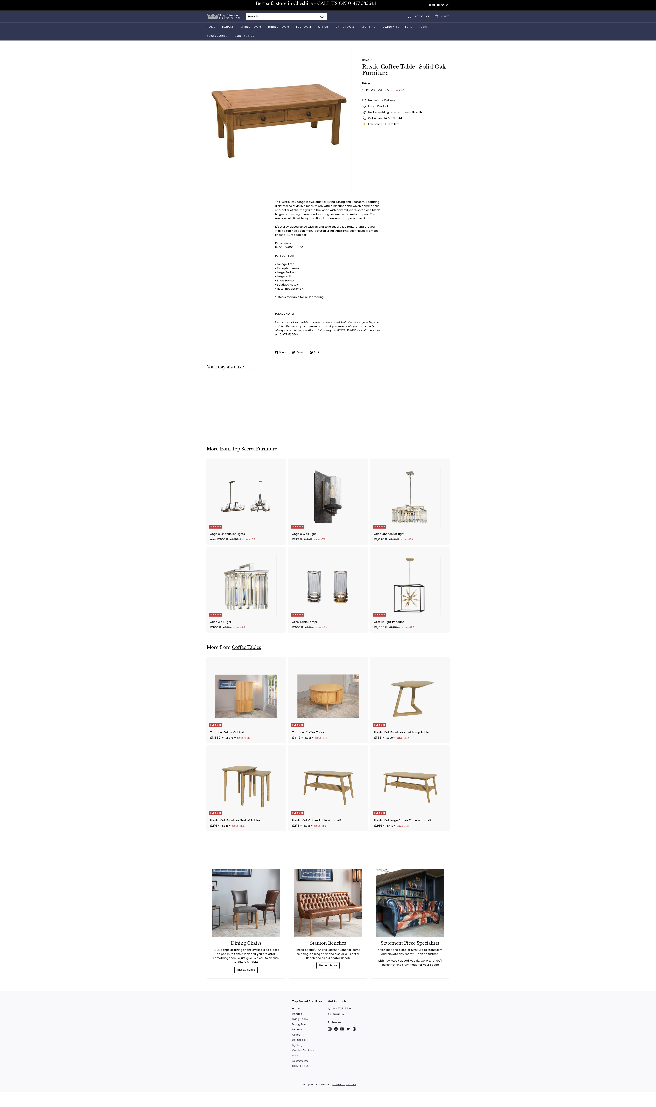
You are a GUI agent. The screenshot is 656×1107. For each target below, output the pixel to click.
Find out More (246, 970)
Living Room (251, 27)
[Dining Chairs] (246, 903)
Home (211, 27)
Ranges (228, 27)
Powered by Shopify (344, 1084)
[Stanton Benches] (328, 903)
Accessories (217, 36)
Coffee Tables (246, 647)
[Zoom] (279, 121)
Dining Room (278, 27)
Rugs (423, 27)
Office (323, 27)
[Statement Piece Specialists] (410, 903)
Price (366, 83)
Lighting (369, 27)
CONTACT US (245, 36)
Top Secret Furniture (254, 449)
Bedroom (303, 27)
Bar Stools (345, 27)
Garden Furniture (397, 27)
